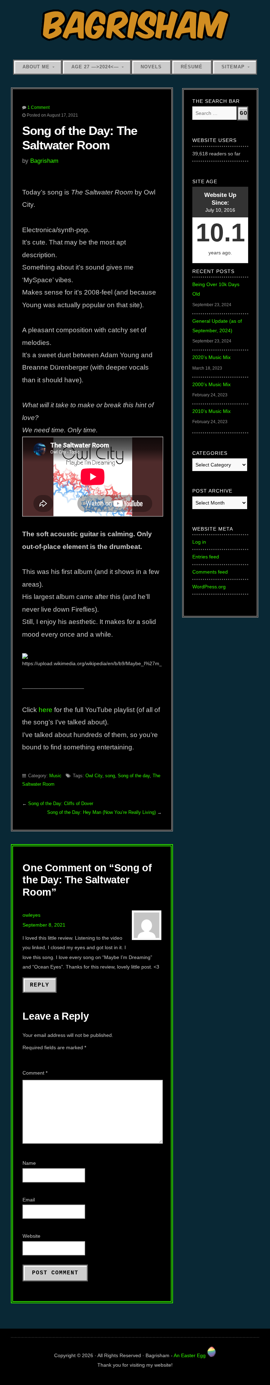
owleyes (31, 915)
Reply (39, 985)
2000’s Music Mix (211, 384)
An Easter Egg (190, 1355)
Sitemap (233, 66)
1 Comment (38, 107)
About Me (36, 66)
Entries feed (205, 556)
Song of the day (134, 775)
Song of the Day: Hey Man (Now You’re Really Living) (101, 812)
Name (29, 1163)
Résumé (191, 66)
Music (55, 775)
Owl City (93, 775)
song (110, 775)
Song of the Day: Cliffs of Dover (60, 803)
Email (28, 1199)
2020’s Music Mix (211, 357)
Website (31, 1236)
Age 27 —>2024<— (95, 66)
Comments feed (210, 572)
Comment (34, 1073)
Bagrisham (44, 160)
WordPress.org (209, 586)
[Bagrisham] (135, 25)
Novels (151, 66)
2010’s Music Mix (211, 411)
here (45, 709)
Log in (199, 542)
